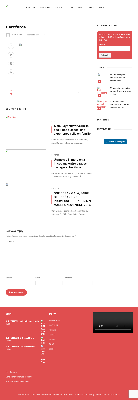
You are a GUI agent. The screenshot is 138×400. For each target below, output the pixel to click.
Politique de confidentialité (17, 381)
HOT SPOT (45, 7)
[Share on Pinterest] (11, 64)
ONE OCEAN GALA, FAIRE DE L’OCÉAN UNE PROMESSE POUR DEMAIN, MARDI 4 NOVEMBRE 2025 (73, 199)
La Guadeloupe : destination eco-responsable (118, 77)
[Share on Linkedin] (11, 72)
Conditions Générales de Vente (19, 377)
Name (9, 278)
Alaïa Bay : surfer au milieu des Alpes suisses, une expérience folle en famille (72, 129)
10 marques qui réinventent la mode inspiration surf (119, 104)
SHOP (101, 7)
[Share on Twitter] (11, 55)
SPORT (81, 7)
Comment (10, 241)
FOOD (91, 7)
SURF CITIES (29, 7)
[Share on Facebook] (11, 46)
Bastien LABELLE (76, 395)
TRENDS (59, 7)
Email (38, 278)
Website (68, 278)
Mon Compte (11, 372)
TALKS (70, 7)
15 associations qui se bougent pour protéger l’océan (120, 91)
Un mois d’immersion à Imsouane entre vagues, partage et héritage (71, 163)
